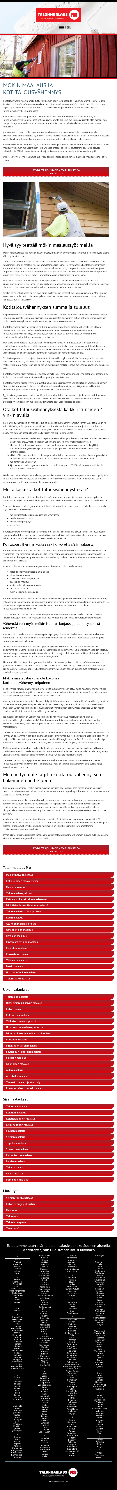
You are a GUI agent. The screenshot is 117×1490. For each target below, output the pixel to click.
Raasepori (72, 1422)
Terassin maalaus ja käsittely (23, 1082)
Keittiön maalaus (16, 1112)
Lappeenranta (44, 1384)
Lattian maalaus (15, 1161)
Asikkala (17, 1268)
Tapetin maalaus (16, 1143)
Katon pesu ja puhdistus (20, 1204)
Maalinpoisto (13, 1210)
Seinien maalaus (15, 1137)
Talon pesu (12, 1216)
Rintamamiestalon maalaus (22, 942)
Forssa (17, 1310)
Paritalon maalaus (16, 948)
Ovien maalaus (14, 1173)
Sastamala (100, 1271)
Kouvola (45, 1336)
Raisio (72, 1424)
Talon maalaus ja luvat (19, 893)
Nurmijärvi (72, 1293)
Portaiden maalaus (17, 1179)
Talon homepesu (16, 1222)
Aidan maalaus (14, 1070)
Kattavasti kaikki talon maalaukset (26, 899)
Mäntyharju (72, 1271)
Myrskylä (72, 1264)
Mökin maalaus (14, 966)
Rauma (72, 1431)
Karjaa (45, 1260)
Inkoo (17, 1392)
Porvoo (72, 1382)
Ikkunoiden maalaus (17, 1064)
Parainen (72, 1326)
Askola (17, 1271)
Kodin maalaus (14, 917)
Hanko (17, 1332)
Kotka (44, 1333)
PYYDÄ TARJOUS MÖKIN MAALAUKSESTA (56, 170)
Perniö (72, 1341)
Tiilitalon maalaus (16, 960)
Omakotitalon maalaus (19, 929)
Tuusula (99, 1364)
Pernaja (72, 1339)
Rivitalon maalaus (16, 936)
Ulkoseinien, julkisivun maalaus (24, 1003)
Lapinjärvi (44, 1378)
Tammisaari (99, 1339)
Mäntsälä (72, 1266)
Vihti (100, 1422)
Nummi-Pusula (72, 1288)
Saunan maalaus (15, 1131)
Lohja (44, 1414)
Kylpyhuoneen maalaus (19, 1124)
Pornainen (72, 1379)
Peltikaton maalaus (17, 1015)
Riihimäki (72, 1442)
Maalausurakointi (16, 887)
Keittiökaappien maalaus (20, 1118)
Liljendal (45, 1407)
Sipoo (99, 1300)
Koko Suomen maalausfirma (22, 881)
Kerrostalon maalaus (18, 954)
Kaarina (17, 1437)
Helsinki (17, 1348)
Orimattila (72, 1302)
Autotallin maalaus (17, 1076)
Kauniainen (44, 1275)
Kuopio (44, 1347)
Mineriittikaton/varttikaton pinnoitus (28, 1033)
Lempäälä (44, 1396)
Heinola (17, 1343)
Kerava (44, 1293)
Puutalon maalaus (16, 1039)
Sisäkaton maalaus (17, 1149)
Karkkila (44, 1262)
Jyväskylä (17, 1423)
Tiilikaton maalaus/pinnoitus (23, 1021)
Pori (72, 1377)
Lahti (45, 1371)
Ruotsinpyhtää (72, 1451)
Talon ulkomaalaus (17, 997)
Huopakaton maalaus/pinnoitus (24, 1027)
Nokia (72, 1284)
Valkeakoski (99, 1399)
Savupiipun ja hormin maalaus (23, 1051)
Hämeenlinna (17, 1368)
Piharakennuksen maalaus (21, 1045)
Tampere (100, 1342)
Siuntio (99, 1302)
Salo (100, 1266)
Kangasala (17, 1448)
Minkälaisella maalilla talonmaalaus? (27, 905)
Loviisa (44, 1420)
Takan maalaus (15, 1167)
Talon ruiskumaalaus (18, 978)
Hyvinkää (17, 1364)
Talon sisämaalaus (16, 1106)
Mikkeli (45, 1451)
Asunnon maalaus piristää (21, 923)
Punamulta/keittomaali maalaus (25, 1088)
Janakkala (17, 1405)
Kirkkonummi (45, 1307)
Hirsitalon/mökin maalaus (21, 972)
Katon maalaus (14, 1009)
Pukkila (72, 1388)
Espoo (17, 1286)
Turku (99, 1360)
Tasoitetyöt (13, 1228)
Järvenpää (17, 1430)
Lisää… (99, 1457)
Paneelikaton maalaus (19, 1155)
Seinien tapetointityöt (19, 1198)
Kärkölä (44, 1362)
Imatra (17, 1388)
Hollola (17, 1352)
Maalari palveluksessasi (20, 875)
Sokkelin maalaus (16, 1057)
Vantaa (99, 1404)
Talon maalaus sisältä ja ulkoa (23, 911)
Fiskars (17, 1308)
